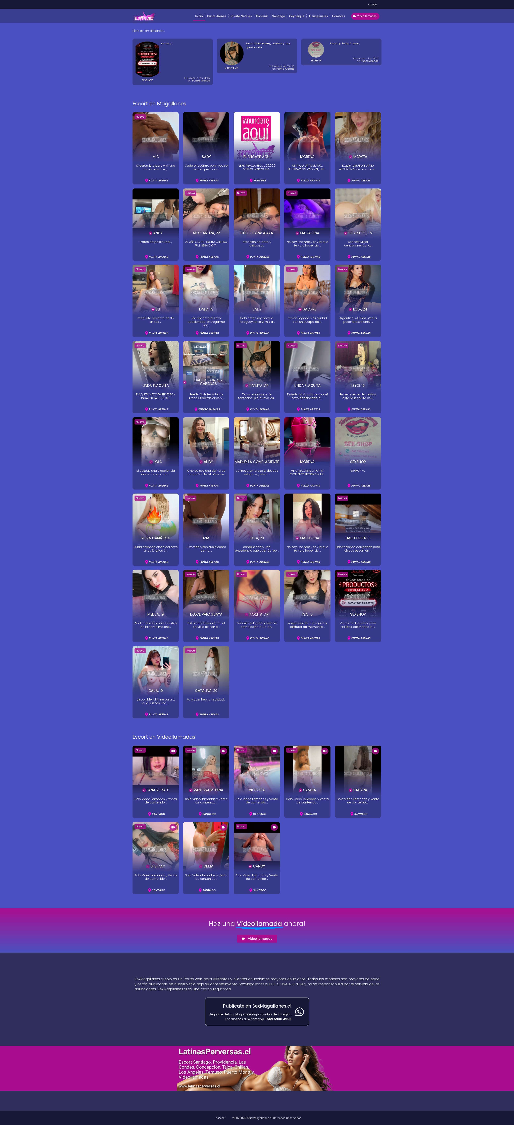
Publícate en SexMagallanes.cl (257, 1006)
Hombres (338, 16)
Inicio (199, 16)
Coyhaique (296, 16)
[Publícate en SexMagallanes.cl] (299, 1012)
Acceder (372, 4)
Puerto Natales (241, 16)
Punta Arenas (216, 16)
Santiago (278, 16)
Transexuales (318, 16)
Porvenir (262, 16)
